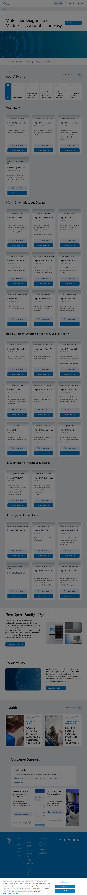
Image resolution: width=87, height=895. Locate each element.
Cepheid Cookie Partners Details (11, 893)
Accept (65, 890)
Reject (65, 886)
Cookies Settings (64, 882)
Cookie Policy (37, 891)
